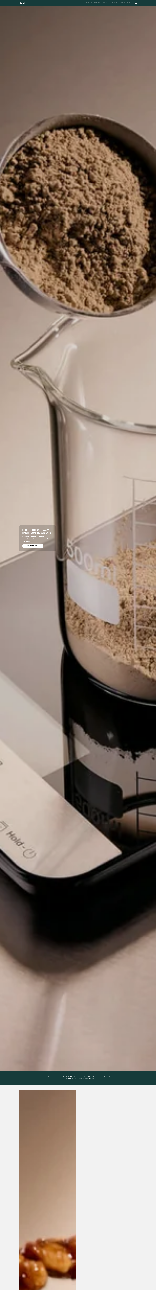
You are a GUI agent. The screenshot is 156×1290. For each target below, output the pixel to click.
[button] (135, 3)
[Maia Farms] (23, 3)
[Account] (132, 3)
